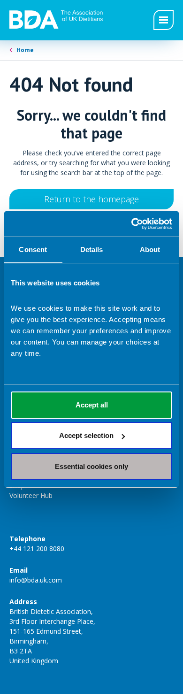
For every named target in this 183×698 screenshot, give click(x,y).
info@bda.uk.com (35, 579)
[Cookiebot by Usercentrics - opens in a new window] (131, 224)
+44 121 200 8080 (36, 548)
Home (25, 50)
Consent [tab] (33, 249)
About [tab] (150, 249)
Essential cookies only (91, 466)
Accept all (92, 405)
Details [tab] (91, 249)
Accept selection (86, 435)
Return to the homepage (91, 199)
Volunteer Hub (31, 495)
